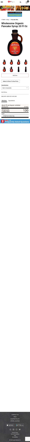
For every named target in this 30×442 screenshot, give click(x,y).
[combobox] (15, 87)
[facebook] (10, 429)
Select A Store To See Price (10, 81)
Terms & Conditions (15, 434)
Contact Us (15, 414)
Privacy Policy (15, 432)
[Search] (19, 2)
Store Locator (15, 421)
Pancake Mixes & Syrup (17, 19)
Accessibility (15, 437)
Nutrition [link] (4, 100)
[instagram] (13, 429)
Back (3, 19)
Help (15, 435)
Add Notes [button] (4, 92)
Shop (7, 19)
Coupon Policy (15, 419)
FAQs (15, 416)
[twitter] (16, 429)
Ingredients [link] (11, 100)
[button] (4, 62)
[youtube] (20, 429)
